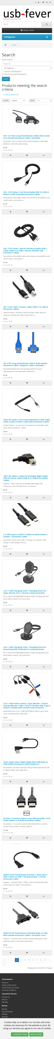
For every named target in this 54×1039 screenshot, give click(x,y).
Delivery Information (9, 985)
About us (5, 983)
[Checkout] (50, 2)
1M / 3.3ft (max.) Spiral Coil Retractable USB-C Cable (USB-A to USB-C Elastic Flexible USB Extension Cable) (25, 250)
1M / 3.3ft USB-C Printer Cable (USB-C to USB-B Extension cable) (25, 308)
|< (4, 960)
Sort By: (6, 100)
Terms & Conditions (9, 990)
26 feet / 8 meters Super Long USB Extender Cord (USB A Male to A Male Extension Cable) (26, 819)
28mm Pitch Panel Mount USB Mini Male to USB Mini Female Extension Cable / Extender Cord (25, 934)
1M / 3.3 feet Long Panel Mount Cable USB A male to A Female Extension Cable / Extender (26, 136)
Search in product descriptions (15, 74)
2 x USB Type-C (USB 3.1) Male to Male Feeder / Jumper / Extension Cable (25, 535)
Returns (4, 1000)
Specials (5, 1017)
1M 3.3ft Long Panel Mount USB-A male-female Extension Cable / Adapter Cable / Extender (25, 364)
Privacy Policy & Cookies (10, 988)
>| (4, 964)
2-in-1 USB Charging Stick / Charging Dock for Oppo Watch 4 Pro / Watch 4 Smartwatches (24, 591)
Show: (32, 100)
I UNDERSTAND (19, 1034)
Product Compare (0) (11, 95)
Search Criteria (7, 60)
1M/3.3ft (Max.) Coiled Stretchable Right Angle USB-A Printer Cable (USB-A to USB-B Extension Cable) (25, 478)
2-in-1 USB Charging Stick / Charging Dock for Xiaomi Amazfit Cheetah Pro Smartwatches (24, 648)
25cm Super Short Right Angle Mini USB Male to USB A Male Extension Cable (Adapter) (25, 763)
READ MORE (36, 1034)
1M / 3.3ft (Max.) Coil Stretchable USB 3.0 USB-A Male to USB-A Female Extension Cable (26, 193)
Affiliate (4, 1014)
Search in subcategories (12, 71)
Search (14, 45)
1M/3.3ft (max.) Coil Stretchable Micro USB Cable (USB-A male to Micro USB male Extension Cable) (26, 420)
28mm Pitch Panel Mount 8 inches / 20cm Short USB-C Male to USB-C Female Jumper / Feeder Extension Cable (25, 876)
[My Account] (39, 2)
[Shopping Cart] (46, 2)
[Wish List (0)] (43, 2)
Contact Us (6, 997)
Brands (4, 1009)
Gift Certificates (7, 1012)
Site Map (5, 1002)
